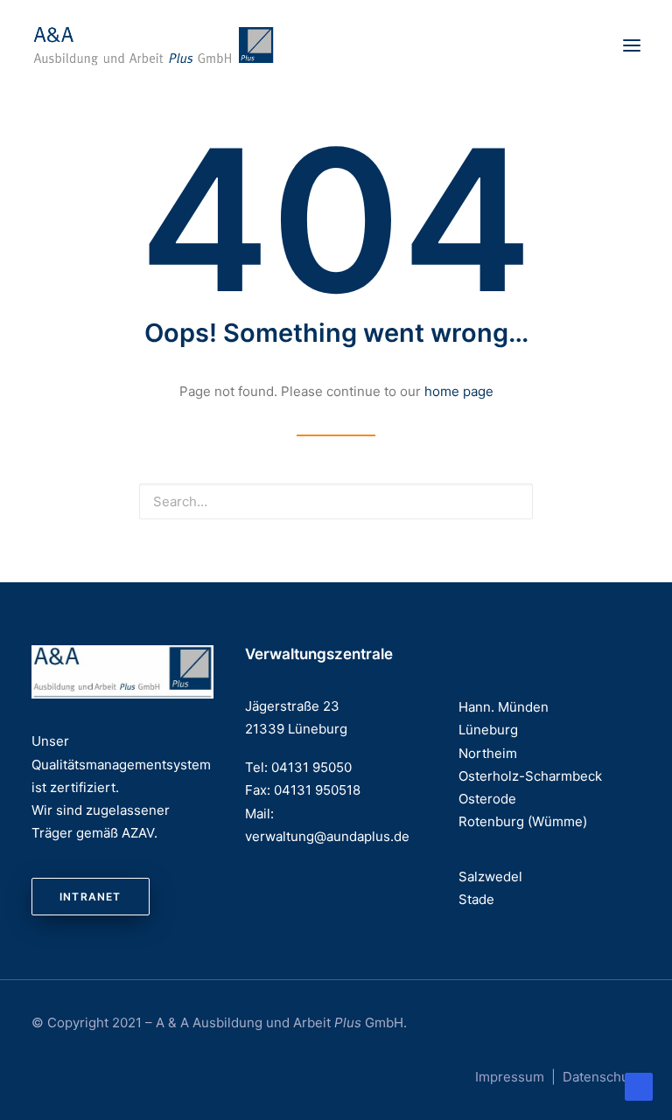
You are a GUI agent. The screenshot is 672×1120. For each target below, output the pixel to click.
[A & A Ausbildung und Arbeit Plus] (154, 45)
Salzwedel (490, 876)
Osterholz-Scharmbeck (530, 776)
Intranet (91, 896)
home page (459, 391)
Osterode (487, 798)
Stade (476, 899)
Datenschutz (601, 1076)
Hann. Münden (503, 707)
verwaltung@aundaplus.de (327, 836)
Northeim (487, 753)
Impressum (509, 1076)
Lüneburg (488, 729)
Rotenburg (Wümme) (522, 821)
